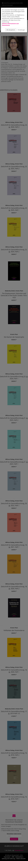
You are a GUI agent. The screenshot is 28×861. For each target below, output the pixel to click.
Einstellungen (21, 30)
